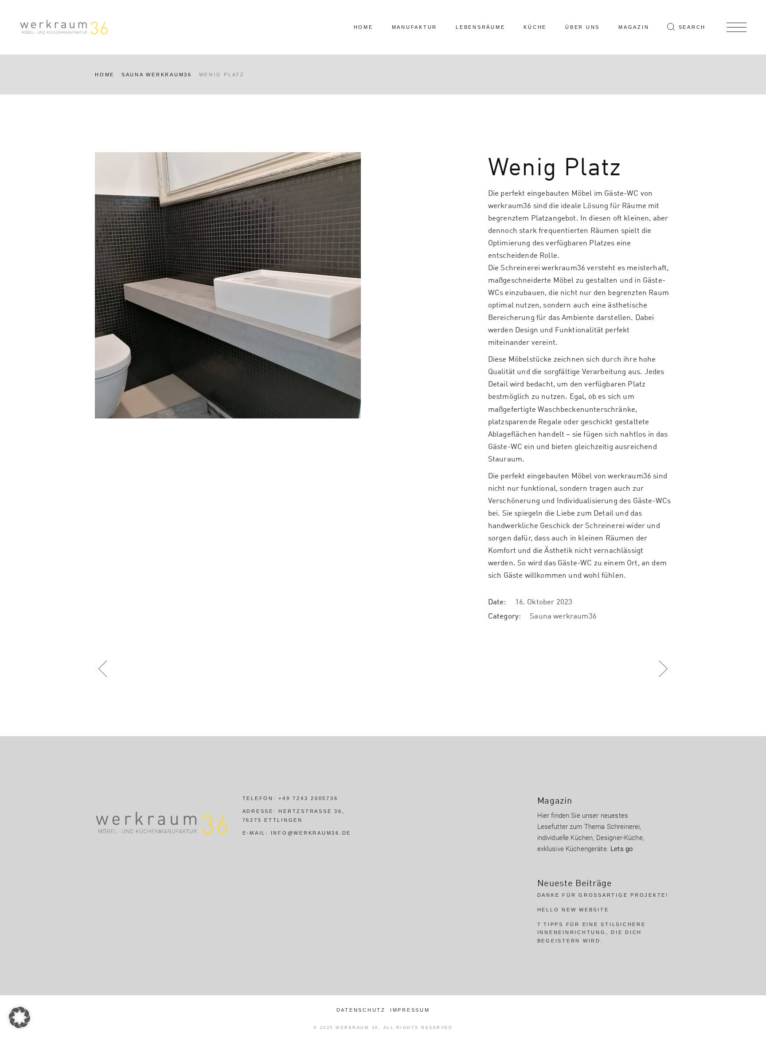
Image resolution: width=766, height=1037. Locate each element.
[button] (19, 1017)
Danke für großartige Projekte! (602, 895)
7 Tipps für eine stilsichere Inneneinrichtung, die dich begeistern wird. (591, 932)
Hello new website (573, 909)
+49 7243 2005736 (308, 798)
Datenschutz (361, 1010)
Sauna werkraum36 (563, 615)
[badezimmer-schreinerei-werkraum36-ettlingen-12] (281, 285)
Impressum (410, 1010)
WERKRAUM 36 (357, 1027)
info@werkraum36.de (311, 833)
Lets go (621, 849)
